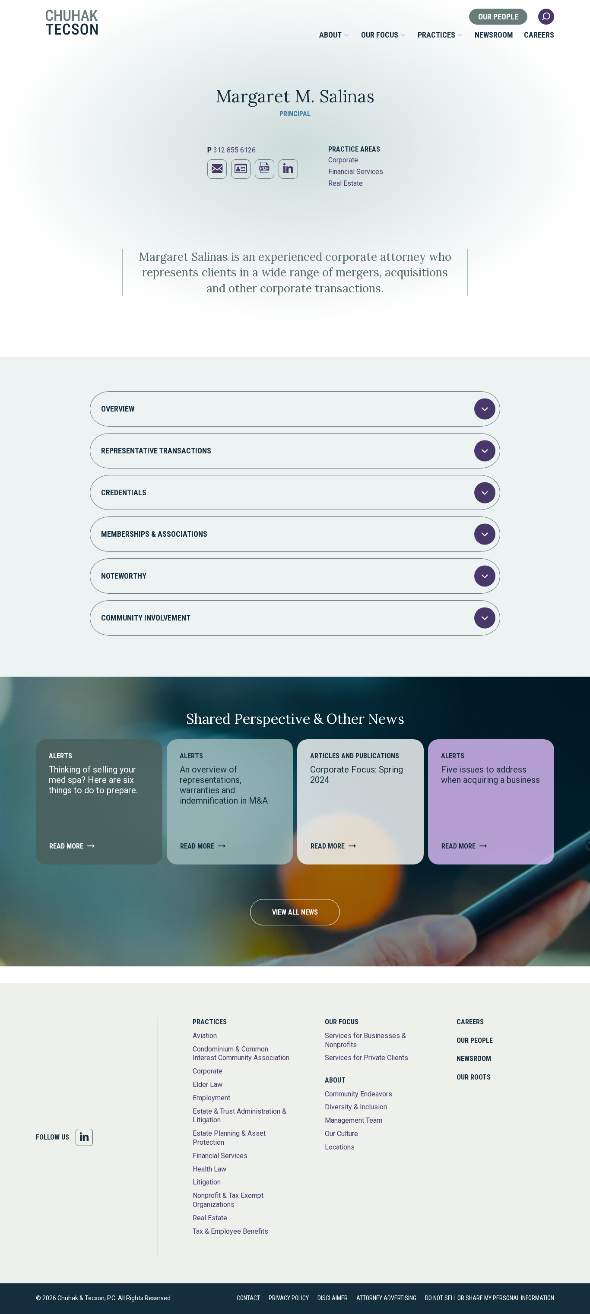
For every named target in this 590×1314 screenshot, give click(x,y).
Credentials (123, 492)
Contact (248, 1298)
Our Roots (474, 1077)
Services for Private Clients (366, 1058)
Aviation (205, 1036)
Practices (436, 35)
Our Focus (379, 35)
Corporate (343, 160)
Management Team (353, 1120)
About (330, 35)
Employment (211, 1098)
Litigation (207, 1182)
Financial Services (355, 172)
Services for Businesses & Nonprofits (365, 1040)
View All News (295, 912)
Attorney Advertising (386, 1298)
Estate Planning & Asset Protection (229, 1137)
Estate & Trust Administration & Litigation (239, 1115)
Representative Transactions (156, 450)
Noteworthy (123, 575)
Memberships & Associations (154, 533)
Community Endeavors (358, 1094)
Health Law (209, 1169)
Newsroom (494, 35)
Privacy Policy (289, 1298)
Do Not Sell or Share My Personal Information (489, 1298)
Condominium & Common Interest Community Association (241, 1053)
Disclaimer (332, 1298)
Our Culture (341, 1134)
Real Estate (345, 183)
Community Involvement (145, 617)
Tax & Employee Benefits (230, 1231)
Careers (539, 35)
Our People (498, 16)
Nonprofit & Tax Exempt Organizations (228, 1200)
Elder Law (207, 1084)
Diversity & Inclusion (356, 1107)
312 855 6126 (234, 150)
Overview (117, 408)
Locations (340, 1147)
